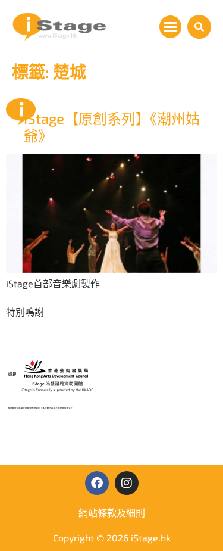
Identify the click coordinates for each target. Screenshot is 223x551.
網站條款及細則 (111, 512)
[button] (170, 26)
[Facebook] (97, 483)
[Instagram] (127, 483)
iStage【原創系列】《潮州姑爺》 (112, 127)
